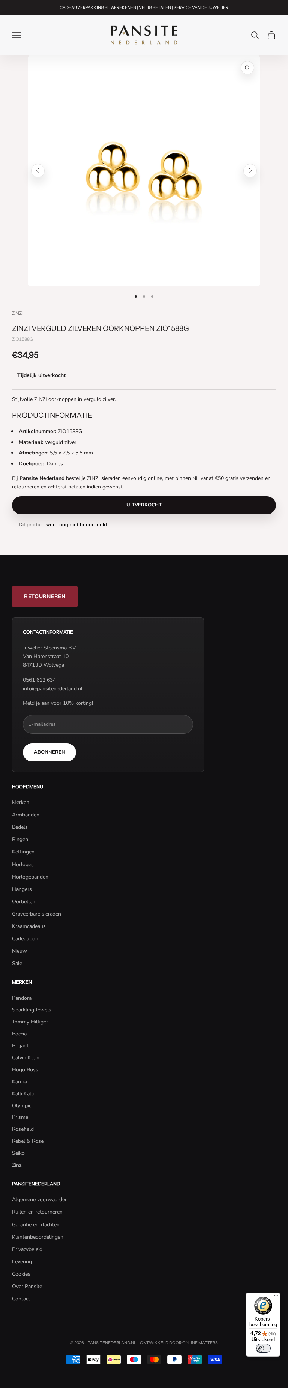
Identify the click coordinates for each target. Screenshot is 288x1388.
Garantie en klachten (36, 1224)
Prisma (20, 1117)
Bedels (20, 827)
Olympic (21, 1105)
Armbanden (25, 814)
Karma (19, 1081)
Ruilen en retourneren (37, 1211)
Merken (20, 802)
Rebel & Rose (28, 1141)
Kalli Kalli (23, 1093)
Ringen (20, 839)
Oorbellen (23, 901)
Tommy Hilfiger (30, 1021)
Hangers (22, 889)
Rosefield (23, 1129)
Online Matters (200, 1342)
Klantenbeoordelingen (37, 1237)
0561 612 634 (39, 680)
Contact (21, 1298)
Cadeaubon (25, 938)
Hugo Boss (25, 1069)
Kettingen (23, 851)
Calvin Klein (25, 1057)
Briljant (20, 1045)
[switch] (263, 1348)
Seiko (18, 1153)
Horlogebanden (30, 876)
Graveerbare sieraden (36, 913)
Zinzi (17, 313)
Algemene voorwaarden (40, 1199)
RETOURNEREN (45, 596)
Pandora (22, 998)
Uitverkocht (144, 505)
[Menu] (276, 1297)
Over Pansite (27, 1286)
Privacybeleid (27, 1249)
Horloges (23, 864)
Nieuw (19, 951)
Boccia (19, 1033)
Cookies (21, 1274)
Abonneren (49, 752)
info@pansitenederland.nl (52, 688)
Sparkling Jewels (31, 1009)
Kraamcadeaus (29, 926)
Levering (22, 1261)
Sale (17, 963)
